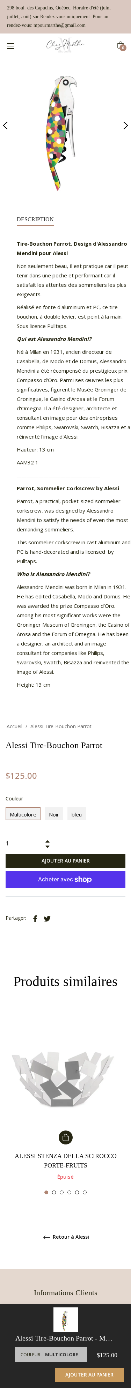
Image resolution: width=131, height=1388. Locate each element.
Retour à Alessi (70, 1237)
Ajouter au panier (89, 1374)
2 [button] (54, 1192)
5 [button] (77, 1192)
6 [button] (85, 1192)
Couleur (14, 798)
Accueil (14, 726)
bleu (77, 814)
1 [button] (46, 1192)
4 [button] (69, 1192)
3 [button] (62, 1192)
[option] (65, 1101)
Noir (54, 814)
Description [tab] (35, 219)
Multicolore (23, 814)
